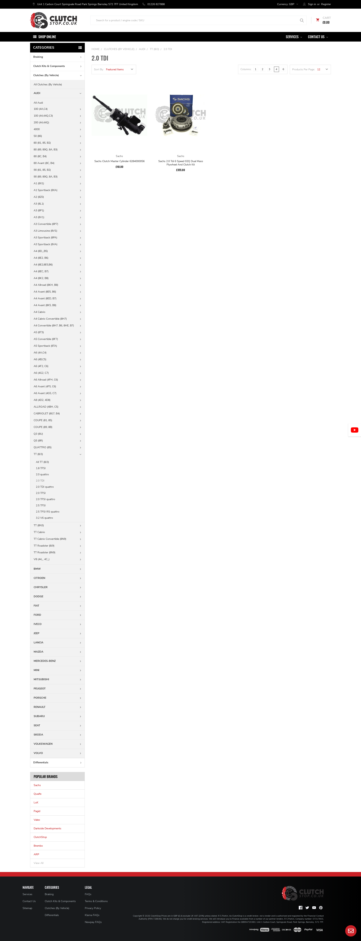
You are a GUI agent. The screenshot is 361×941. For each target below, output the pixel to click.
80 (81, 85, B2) (42, 143)
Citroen (39, 578)
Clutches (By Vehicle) (46, 75)
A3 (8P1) (39, 210)
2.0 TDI (40, 480)
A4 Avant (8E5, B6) (45, 291)
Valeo (37, 820)
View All (38, 863)
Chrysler (41, 587)
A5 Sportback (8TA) (45, 346)
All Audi (38, 103)
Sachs (37, 785)
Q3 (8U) (38, 434)
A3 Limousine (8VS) (45, 231)
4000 (37, 129)
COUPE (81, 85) (43, 420)
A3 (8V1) (39, 217)
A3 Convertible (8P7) (46, 224)
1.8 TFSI (41, 468)
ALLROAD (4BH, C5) (46, 407)
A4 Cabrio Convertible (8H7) (50, 319)
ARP (36, 854)
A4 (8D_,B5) (41, 251)
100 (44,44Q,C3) (43, 116)
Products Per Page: (303, 69)
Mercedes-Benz (45, 661)
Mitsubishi (41, 679)
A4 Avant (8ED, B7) (45, 298)
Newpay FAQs (93, 922)
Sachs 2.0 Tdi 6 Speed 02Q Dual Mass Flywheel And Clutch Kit (180, 163)
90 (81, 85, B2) (42, 170)
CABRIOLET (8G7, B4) (47, 413)
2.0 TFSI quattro (45, 499)
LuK (36, 802)
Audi (37, 93)
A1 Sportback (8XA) (45, 190)
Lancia (38, 642)
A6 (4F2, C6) (41, 366)
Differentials (40, 762)
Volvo (38, 753)
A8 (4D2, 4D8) (42, 400)
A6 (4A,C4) (40, 352)
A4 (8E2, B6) (41, 258)
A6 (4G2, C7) (41, 373)
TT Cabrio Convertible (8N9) (50, 539)
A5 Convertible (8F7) (46, 339)
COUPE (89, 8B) (43, 427)
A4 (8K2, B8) (41, 278)
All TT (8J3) (42, 462)
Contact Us (316, 36)
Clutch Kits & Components (49, 66)
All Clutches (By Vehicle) (48, 84)
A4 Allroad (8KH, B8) (46, 285)
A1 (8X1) (39, 183)
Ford (37, 615)
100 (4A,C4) (41, 109)
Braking (38, 57)
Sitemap (27, 908)
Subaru (39, 716)
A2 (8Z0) (39, 197)
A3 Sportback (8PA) (45, 237)
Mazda (38, 652)
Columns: (245, 69)
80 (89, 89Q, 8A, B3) (46, 149)
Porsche (40, 698)
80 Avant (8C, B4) (44, 163)
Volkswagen (43, 744)
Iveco (38, 624)
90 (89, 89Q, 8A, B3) (46, 176)
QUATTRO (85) (43, 447)
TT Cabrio (39, 532)
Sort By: (99, 69)
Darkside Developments (47, 828)
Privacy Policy (93, 908)
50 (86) (38, 136)
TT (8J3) (38, 454)
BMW (37, 569)
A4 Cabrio (39, 312)
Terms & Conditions (96, 901)
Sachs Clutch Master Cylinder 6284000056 (119, 161)
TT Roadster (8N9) (44, 552)
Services (292, 36)
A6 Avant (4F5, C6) (45, 386)
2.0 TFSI (41, 493)
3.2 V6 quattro (44, 518)
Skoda (38, 734)
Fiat (36, 605)
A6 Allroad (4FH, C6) (46, 379)
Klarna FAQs (92, 915)
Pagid (37, 811)
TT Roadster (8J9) (44, 545)
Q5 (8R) (38, 440)
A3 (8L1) (39, 203)
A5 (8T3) (39, 332)
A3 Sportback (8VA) (45, 244)
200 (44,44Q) (41, 122)
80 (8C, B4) (40, 156)
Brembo (38, 846)
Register (326, 4)
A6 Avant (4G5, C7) (45, 393)
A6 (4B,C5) (40, 359)
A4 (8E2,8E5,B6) (43, 264)
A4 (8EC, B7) (41, 271)
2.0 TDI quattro (45, 487)
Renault (40, 707)
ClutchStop (40, 837)
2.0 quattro (42, 474)
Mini (36, 670)
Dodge (38, 596)
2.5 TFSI (41, 505)
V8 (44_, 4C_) (41, 559)
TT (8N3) (39, 525)
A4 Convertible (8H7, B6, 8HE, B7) (54, 325)
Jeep (36, 633)
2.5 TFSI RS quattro (47, 511)
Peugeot (40, 688)
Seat (37, 725)
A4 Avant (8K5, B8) (45, 305)
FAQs (88, 894)
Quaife (37, 794)
